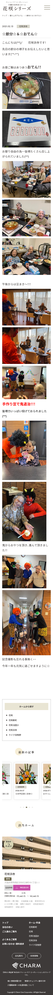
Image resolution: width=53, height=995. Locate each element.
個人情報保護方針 (15, 981)
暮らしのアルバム (16, 16)
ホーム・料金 (34, 922)
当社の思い (7, 927)
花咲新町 (13, 720)
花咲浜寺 (23, 26)
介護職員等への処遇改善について (21, 985)
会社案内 (19, 956)
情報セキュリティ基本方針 (35, 981)
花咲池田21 (14, 725)
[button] (3, 784)
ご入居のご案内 (9, 931)
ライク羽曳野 (15, 735)
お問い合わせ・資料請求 (13, 944)
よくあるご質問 (9, 939)
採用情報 (34, 956)
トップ (4, 16)
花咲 (11, 715)
